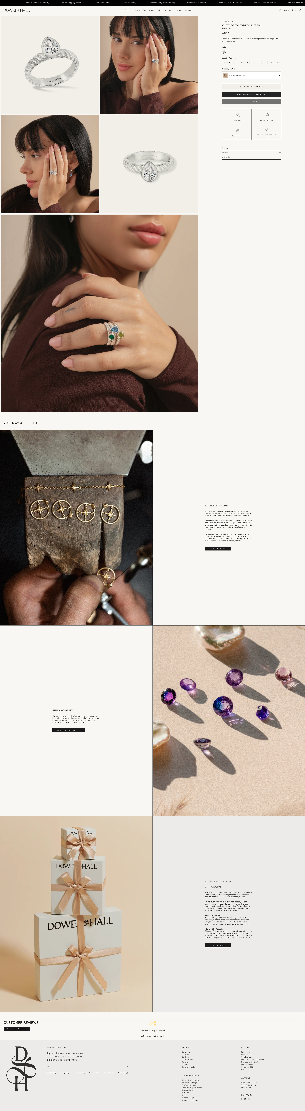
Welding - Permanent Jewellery (252, 1059)
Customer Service (190, 1076)
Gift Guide (125, 10)
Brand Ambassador (188, 1067)
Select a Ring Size (229, 58)
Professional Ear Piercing (250, 1062)
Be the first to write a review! (17, 1029)
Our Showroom (187, 1059)
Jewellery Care (187, 1090)
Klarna (184, 1095)
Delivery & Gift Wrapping (191, 1080)
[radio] (224, 52)
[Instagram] (249, 1098)
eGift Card (186, 1093)
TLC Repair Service (189, 1085)
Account (245, 1078)
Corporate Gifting (247, 1067)
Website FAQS (246, 1088)
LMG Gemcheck (247, 1064)
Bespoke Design (247, 1054)
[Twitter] (245, 1098)
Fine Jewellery (148, 10)
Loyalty (179, 10)
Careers (185, 1064)
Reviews (185, 1062)
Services (188, 10)
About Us (186, 1047)
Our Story (185, 1054)
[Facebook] (242, 1098)
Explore (245, 1047)
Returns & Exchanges (190, 1083)
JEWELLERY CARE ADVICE (68, 730)
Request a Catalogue (190, 1100)
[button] (251, 148)
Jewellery (136, 10)
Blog (242, 1069)
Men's (171, 10)
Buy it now (251, 101)
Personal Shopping (188, 1098)
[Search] (280, 10)
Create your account (249, 1083)
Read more (231, 41)
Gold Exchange (246, 1057)
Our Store (185, 1057)
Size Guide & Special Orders (192, 1088)
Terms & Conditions (248, 1085)
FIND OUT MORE (218, 548)
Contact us (186, 1052)
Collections (161, 10)
